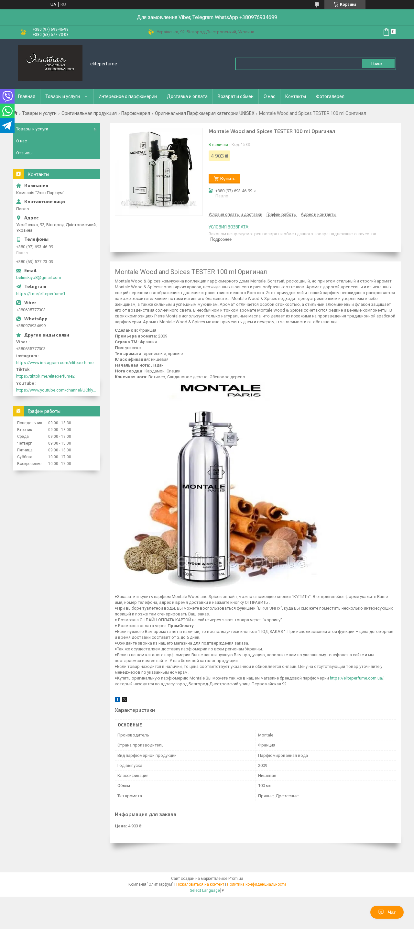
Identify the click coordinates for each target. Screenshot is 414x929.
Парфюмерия (135, 113)
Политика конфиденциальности (256, 884)
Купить (227, 178)
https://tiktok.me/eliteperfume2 (45, 376)
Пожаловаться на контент (200, 884)
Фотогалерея (330, 96)
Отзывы (24, 152)
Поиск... (378, 63)
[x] (124, 700)
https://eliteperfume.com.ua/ (357, 678)
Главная (26, 96)
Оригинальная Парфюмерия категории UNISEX (205, 113)
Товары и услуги (62, 96)
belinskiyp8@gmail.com (38, 277)
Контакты (295, 96)
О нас (269, 96)
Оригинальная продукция (89, 113)
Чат (392, 912)
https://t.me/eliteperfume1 (40, 293)
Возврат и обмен (236, 96)
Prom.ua (235, 878)
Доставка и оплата (187, 96)
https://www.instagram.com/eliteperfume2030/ (56, 362)
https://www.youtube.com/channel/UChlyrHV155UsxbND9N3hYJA (56, 390)
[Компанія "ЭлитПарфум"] (50, 64)
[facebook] (117, 700)
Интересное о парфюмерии (128, 96)
